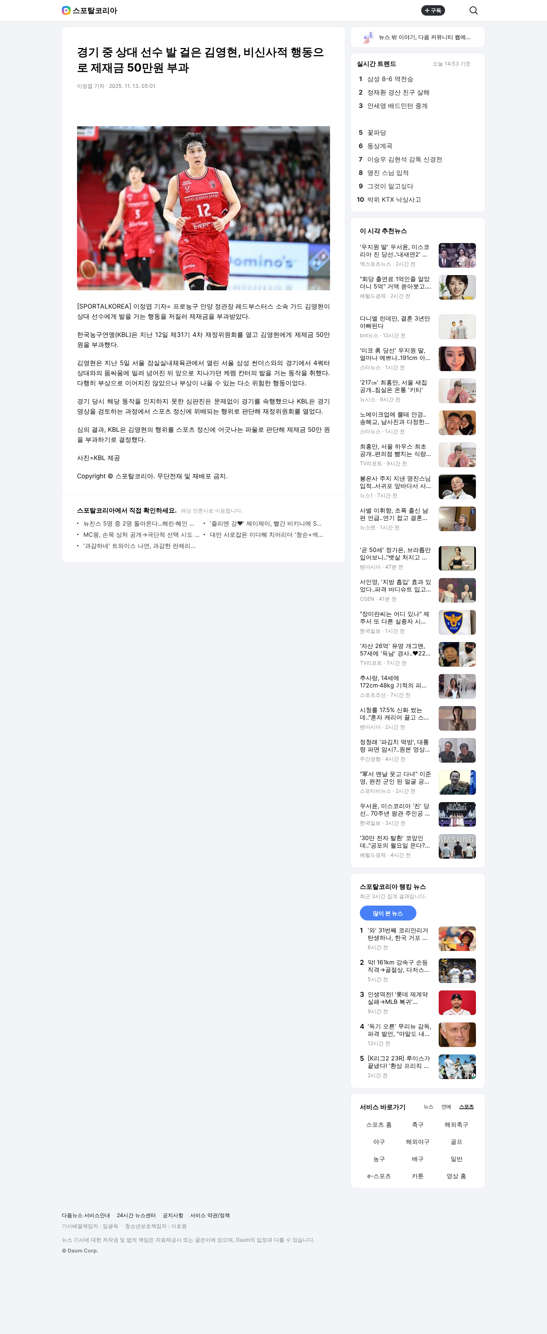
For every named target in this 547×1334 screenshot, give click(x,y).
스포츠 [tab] (466, 1106)
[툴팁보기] (476, 64)
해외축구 (456, 1124)
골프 (457, 1141)
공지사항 (173, 1215)
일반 (457, 1158)
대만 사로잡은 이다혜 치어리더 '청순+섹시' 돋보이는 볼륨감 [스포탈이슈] (268, 534)
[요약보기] (263, 107)
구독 (436, 10)
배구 (418, 1158)
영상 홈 (456, 1176)
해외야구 (418, 1141)
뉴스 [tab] (428, 1106)
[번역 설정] (292, 107)
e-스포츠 (379, 1176)
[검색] (476, 10)
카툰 (418, 1176)
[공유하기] (457, 10)
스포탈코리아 (95, 10)
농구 (379, 1158)
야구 (379, 1141)
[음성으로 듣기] (278, 107)
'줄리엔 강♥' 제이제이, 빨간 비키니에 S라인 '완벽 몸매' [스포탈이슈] (268, 523)
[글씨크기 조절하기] (307, 107)
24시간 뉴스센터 (136, 1215)
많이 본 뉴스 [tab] (388, 913)
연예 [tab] (446, 1106)
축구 (418, 1124)
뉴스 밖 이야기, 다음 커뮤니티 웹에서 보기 (431, 37)
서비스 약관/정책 (210, 1215)
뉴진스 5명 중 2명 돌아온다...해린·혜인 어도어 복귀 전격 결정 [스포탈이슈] (141, 523)
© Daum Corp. (80, 1250)
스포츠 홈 (379, 1124)
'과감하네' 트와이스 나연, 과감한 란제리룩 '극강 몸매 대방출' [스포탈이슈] (141, 545)
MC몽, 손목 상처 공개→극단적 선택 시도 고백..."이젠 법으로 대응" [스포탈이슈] (141, 534)
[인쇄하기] (322, 107)
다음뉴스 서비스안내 (86, 1215)
